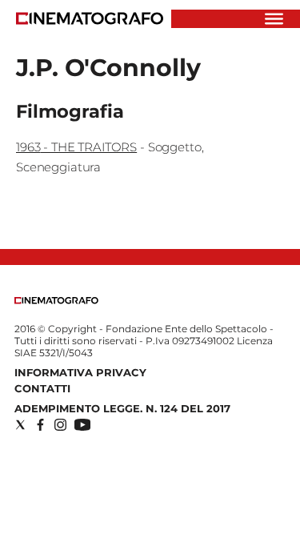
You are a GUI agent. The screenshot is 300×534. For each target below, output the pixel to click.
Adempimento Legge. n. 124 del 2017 (122, 408)
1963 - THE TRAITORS (76, 147)
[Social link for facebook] (40, 425)
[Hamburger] (274, 19)
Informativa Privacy (80, 372)
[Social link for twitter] (20, 425)
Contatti (42, 388)
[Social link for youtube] (82, 425)
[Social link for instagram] (60, 425)
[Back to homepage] (56, 301)
